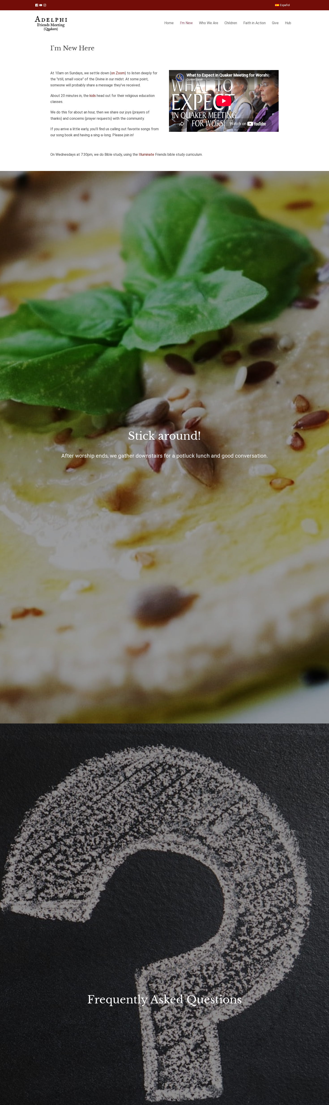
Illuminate (146, 154)
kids (93, 96)
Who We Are (208, 23)
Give (275, 23)
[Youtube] (40, 5)
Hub (288, 23)
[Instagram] (44, 5)
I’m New (186, 23)
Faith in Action (254, 23)
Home (169, 23)
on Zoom (118, 73)
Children (230, 23)
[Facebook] (36, 5)
